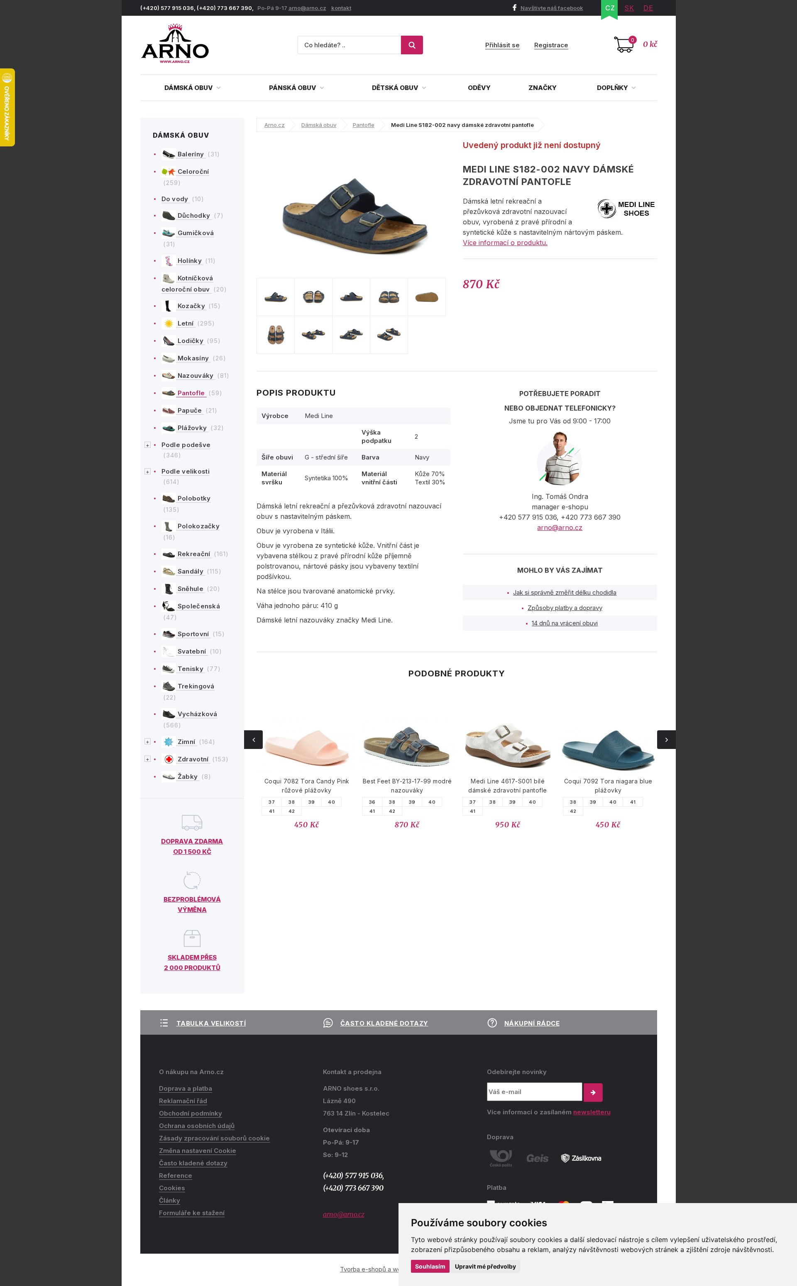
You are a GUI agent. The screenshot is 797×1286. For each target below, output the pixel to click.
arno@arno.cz (307, 8)
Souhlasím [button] (430, 1266)
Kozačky (191, 306)
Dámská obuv (189, 88)
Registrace (551, 45)
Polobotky (193, 498)
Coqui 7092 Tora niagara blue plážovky (608, 786)
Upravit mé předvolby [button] (485, 1266)
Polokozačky (198, 526)
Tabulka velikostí (211, 1023)
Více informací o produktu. (505, 242)
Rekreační (194, 554)
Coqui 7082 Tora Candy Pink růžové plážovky (307, 786)
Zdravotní (193, 759)
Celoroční (192, 171)
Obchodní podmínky (190, 1113)
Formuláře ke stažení (192, 1213)
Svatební (192, 651)
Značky (542, 88)
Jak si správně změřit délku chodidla (564, 592)
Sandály (190, 571)
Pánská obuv (293, 88)
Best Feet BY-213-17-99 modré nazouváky (407, 786)
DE (648, 8)
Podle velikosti (185, 471)
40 (331, 802)
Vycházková (197, 714)
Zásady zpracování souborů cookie (214, 1138)
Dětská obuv (396, 88)
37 (272, 802)
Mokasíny (193, 358)
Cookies (172, 1188)
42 (291, 811)
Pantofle (191, 393)
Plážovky (192, 428)
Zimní (186, 742)
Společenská (198, 606)
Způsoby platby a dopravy (565, 608)
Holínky (190, 261)
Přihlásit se (502, 45)
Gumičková (195, 233)
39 (311, 802)
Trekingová (195, 686)
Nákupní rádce (532, 1023)
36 (372, 802)
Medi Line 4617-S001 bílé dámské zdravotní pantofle (507, 786)
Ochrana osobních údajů (197, 1126)
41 (272, 811)
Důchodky (194, 215)
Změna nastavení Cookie (197, 1151)
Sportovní (193, 634)
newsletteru (592, 1112)
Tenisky (190, 669)
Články (169, 1200)
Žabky (188, 776)
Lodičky (190, 341)
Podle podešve (186, 445)
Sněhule (190, 589)
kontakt (341, 8)
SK (629, 8)
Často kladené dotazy (384, 1023)
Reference (175, 1175)
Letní (186, 323)
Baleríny (191, 154)
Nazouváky (195, 375)
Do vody (175, 199)
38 (291, 802)
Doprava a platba (185, 1088)
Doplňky (613, 88)
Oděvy (479, 88)
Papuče (190, 410)
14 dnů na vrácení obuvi (565, 623)
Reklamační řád (183, 1101)
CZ (610, 8)
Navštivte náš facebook (552, 8)
